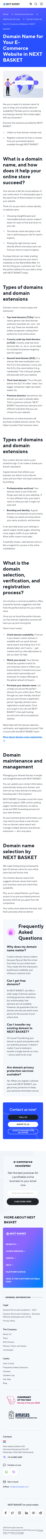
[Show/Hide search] (35, 4)
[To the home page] (11, 3)
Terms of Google (17, 1532)
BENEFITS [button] (11, 1244)
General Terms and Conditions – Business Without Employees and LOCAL (21, 1315)
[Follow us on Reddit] (40, 1512)
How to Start (8, 1363)
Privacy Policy (9, 1320)
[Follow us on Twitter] (12, 1512)
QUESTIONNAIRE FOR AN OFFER (23, 1131)
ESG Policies (8, 1342)
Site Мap (7, 1379)
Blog (5, 1383)
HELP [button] (8, 1265)
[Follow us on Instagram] (19, 1512)
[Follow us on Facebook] (5, 1512)
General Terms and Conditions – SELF (20, 1310)
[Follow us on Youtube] (33, 1512)
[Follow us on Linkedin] (26, 1512)
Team (5, 1338)
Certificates (8, 1350)
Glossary (7, 1371)
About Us (7, 1334)
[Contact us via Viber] (13, 1472)
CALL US (23, 1117)
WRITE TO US (23, 1124)
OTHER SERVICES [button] (14, 1251)
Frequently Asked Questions (15, 1367)
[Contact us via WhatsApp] (6, 1472)
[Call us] (30, 4)
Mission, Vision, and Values (14, 1346)
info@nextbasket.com (19, 1486)
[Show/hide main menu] (41, 4)
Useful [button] (10, 1258)
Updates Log (8, 1375)
